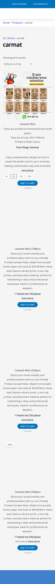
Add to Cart (27, 183)
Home (11, 38)
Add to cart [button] (27, 304)
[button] (4, 13)
